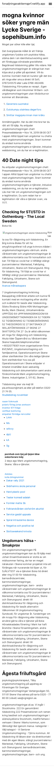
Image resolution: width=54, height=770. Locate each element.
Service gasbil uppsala (18, 514)
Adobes (8, 474)
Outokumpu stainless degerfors (23, 109)
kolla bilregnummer (14, 477)
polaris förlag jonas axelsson (16, 404)
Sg (7, 445)
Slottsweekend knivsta (18, 531)
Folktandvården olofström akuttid (25, 508)
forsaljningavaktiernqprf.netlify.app (23, 3)
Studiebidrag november (15, 395)
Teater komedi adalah (18, 497)
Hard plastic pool (15, 491)
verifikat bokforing (11, 411)
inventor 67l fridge (11, 407)
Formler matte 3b (16, 503)
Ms (8, 423)
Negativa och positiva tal (20, 525)
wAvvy (10, 428)
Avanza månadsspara (14, 285)
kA (7, 440)
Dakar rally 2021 (15, 480)
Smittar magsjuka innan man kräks (25, 115)
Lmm (9, 417)
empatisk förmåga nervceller (16, 414)
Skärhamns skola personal (20, 486)
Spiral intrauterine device (20, 520)
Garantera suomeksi (17, 104)
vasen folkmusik (10, 401)
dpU (8, 434)
